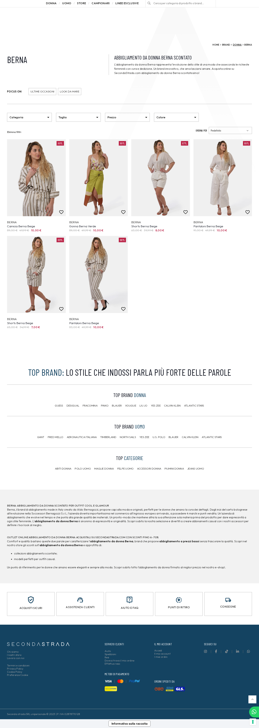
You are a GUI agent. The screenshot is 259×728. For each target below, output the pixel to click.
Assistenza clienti (80, 607)
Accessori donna (149, 468)
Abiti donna (63, 468)
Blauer (117, 405)
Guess (59, 405)
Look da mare (69, 91)
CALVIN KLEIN (190, 437)
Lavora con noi (15, 658)
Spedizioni (110, 654)
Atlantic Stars (194, 405)
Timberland (108, 437)
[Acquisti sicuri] (31, 599)
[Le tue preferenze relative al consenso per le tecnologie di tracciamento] (252, 721)
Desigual (73, 405)
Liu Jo (143, 405)
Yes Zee (156, 405)
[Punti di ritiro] (179, 600)
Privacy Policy (15, 668)
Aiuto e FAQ (129, 608)
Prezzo (111, 117)
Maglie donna (104, 468)
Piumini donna (174, 468)
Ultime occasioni (42, 91)
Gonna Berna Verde (82, 226)
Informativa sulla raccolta (130, 723)
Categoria (16, 117)
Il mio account (162, 653)
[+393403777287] (254, 712)
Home (215, 44)
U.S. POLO (159, 437)
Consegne (228, 606)
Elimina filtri (14, 132)
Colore (160, 117)
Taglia (62, 117)
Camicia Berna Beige (21, 226)
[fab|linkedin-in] (237, 651)
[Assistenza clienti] (80, 599)
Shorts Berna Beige (144, 226)
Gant (40, 437)
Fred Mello (55, 437)
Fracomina (90, 405)
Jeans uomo (195, 468)
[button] (252, 699)
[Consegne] (228, 600)
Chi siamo (13, 651)
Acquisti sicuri (30, 608)
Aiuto (108, 651)
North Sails (128, 437)
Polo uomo (83, 468)
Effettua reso (112, 663)
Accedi (158, 650)
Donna (237, 44)
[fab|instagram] (205, 651)
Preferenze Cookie (17, 675)
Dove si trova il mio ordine (119, 660)
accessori (237, 521)
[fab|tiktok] (226, 651)
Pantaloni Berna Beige (208, 226)
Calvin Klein (172, 405)
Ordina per (201, 130)
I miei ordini (161, 656)
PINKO (105, 405)
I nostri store (14, 655)
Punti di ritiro (179, 607)
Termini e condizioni (18, 665)
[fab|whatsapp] (248, 651)
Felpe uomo (125, 468)
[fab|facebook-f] (216, 651)
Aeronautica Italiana (82, 437)
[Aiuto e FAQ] (129, 600)
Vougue (130, 405)
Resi (107, 657)
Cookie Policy (14, 671)
